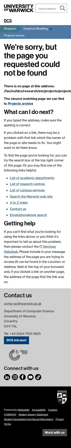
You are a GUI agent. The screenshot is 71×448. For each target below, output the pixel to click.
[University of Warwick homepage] (19, 8)
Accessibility (39, 409)
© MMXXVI (10, 414)
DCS (8, 20)
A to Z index (19, 203)
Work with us (55, 432)
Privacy (60, 419)
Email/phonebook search (28, 215)
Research (10, 28)
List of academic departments (32, 178)
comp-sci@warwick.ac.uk (22, 304)
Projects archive (14, 35)
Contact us (18, 209)
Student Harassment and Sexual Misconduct (28, 419)
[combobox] (51, 8)
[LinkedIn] (7, 376)
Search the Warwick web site (31, 197)
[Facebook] (23, 376)
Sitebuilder (24, 409)
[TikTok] (38, 376)
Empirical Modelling (35, 28)
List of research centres (27, 184)
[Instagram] (15, 376)
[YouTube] (30, 376)
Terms (7, 424)
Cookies (52, 409)
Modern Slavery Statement (33, 414)
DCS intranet (16, 340)
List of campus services (27, 190)
